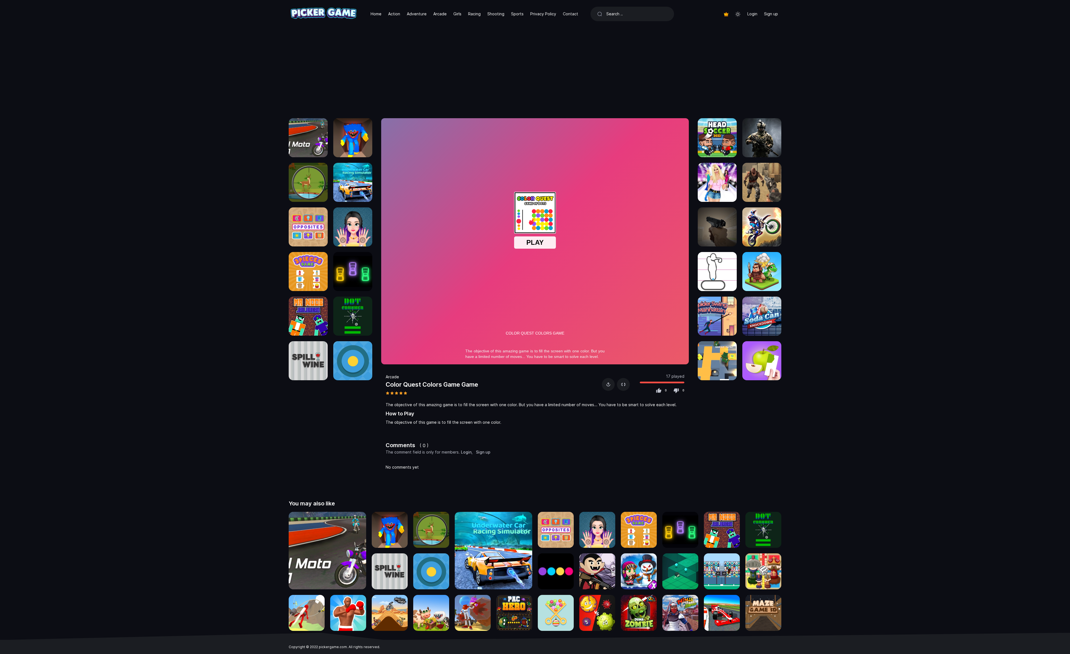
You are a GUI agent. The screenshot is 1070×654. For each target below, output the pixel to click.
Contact (570, 13)
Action (394, 13)
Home (376, 13)
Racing (474, 13)
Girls (457, 13)
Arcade (440, 13)
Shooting (495, 13)
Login (752, 13)
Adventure (417, 13)
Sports (517, 13)
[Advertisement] (535, 70)
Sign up (771, 13)
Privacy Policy (543, 13)
